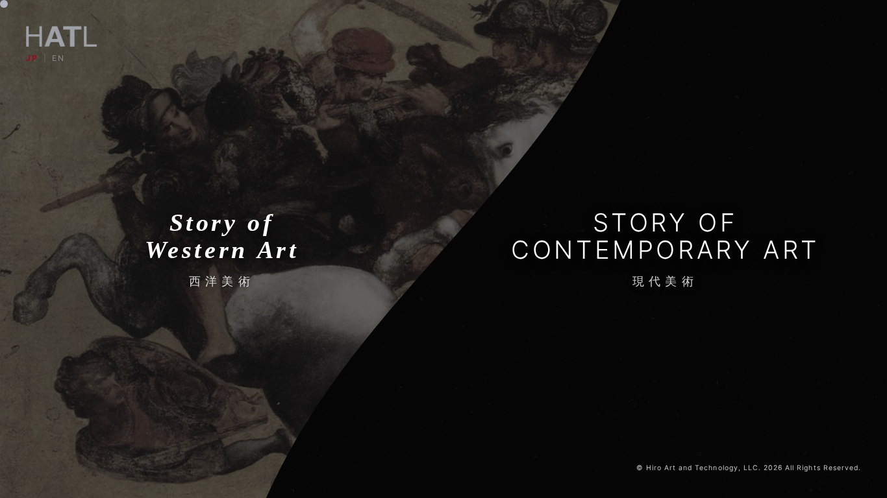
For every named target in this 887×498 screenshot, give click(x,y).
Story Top (443, 268)
